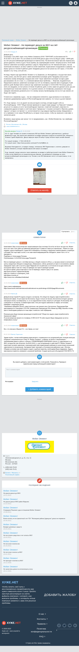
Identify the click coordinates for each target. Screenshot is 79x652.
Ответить (72, 242)
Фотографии (9, 381)
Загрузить (35, 381)
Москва (25, 124)
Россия (8, 124)
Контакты (41, 619)
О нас (41, 614)
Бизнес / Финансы (12, 473)
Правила (41, 624)
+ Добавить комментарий (39, 389)
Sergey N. (19, 131)
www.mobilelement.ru (12, 126)
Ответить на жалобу (40, 190)
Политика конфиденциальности (41, 630)
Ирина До (14, 293)
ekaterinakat (15, 243)
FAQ (41, 636)
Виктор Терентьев (16, 334)
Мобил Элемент (10, 491)
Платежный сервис (12, 475)
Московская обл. (16, 124)
